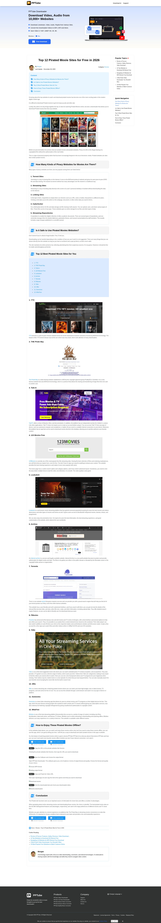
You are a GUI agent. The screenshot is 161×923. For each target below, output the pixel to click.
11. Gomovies (38, 289)
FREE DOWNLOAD (39, 852)
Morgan (39, 66)
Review (106, 67)
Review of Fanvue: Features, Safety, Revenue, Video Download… (124, 63)
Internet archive (35, 558)
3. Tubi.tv (36, 268)
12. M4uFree (38, 292)
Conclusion (37, 91)
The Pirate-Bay (33, 379)
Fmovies (31, 642)
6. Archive (37, 276)
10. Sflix (36, 287)
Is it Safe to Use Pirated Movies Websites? (46, 82)
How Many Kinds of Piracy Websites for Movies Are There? (51, 79)
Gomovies (32, 782)
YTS (30, 335)
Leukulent (32, 510)
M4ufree (31, 825)
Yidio (30, 694)
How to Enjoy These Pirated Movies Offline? (47, 88)
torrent (43, 601)
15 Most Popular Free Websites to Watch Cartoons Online (124, 86)
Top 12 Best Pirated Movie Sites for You (45, 85)
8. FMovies (37, 281)
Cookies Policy (103, 921)
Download (116, 3)
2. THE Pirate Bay (39, 265)
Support (125, 3)
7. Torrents (37, 279)
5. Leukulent (37, 273)
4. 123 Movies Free (40, 271)
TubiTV (31, 423)
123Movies (32, 461)
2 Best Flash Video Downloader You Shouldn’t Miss (124, 79)
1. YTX (36, 263)
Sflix (30, 738)
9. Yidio (36, 284)
